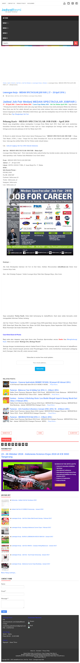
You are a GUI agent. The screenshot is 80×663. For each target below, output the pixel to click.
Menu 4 (5, 38)
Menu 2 (5, 28)
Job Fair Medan (23, 96)
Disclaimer (30, 3)
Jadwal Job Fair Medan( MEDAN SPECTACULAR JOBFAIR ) (39, 101)
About (4, 3)
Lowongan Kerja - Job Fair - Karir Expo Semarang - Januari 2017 (31, 555)
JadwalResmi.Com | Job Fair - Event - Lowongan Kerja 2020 (28, 659)
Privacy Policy (21, 3)
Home (6, 18)
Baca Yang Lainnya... (8, 572)
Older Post (73, 433)
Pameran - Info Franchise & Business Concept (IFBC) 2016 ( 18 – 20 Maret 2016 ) (39, 409)
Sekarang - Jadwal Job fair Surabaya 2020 (24, 500)
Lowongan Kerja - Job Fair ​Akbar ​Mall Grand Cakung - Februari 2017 (32, 518)
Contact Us (11, 3)
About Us (32, 650)
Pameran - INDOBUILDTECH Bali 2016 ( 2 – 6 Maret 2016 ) (31, 417)
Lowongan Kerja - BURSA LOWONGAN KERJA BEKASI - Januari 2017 (32, 536)
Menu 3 (5, 33)
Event (12, 96)
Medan (40, 96)
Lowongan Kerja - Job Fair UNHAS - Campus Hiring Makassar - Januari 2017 (34, 545)
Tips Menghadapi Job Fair (20, 114)
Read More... (54, 384)
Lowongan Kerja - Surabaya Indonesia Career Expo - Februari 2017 (31, 527)
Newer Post (6, 433)
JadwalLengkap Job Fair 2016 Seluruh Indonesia (22, 146)
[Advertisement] (40, 62)
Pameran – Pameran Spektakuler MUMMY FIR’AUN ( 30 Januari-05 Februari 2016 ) (40, 382)
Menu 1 (5, 23)
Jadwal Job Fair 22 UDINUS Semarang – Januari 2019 (27, 509)
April (8, 96)
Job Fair (16, 96)
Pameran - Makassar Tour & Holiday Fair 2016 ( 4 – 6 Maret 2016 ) (34, 390)
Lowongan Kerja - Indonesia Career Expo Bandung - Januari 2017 (31, 564)
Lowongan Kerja (33, 96)
